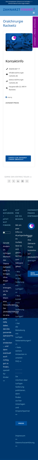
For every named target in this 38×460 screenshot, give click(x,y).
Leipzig (9, 97)
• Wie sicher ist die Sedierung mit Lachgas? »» (19, 281)
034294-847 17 (14, 69)
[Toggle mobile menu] (34, 13)
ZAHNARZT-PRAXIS (12, 103)
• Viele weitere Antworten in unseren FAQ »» (21, 354)
